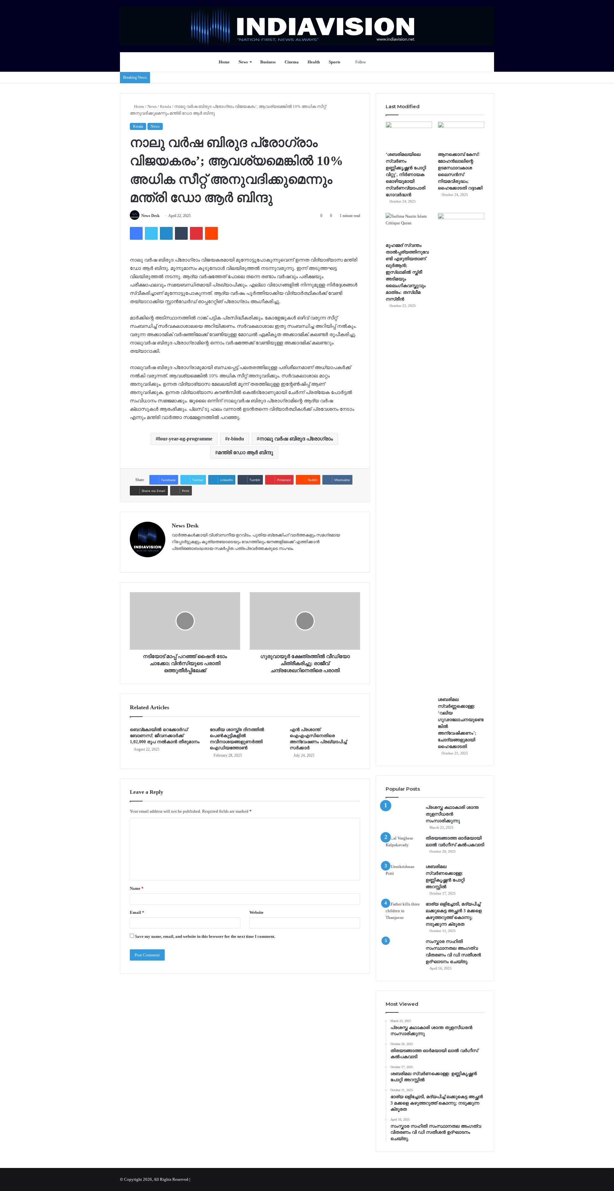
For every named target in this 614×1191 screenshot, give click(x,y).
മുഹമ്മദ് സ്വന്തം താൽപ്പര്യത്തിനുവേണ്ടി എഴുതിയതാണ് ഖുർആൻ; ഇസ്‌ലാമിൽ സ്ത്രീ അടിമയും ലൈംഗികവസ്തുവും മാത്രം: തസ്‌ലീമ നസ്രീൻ (407, 272)
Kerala (165, 106)
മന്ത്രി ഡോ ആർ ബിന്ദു (245, 452)
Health (314, 62)
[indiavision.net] (307, 25)
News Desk (150, 215)
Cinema (292, 62)
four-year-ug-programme (185, 438)
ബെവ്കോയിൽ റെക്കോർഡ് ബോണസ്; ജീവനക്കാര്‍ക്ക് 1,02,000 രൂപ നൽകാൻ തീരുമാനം (165, 735)
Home (224, 62)
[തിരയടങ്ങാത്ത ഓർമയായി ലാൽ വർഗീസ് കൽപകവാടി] (403, 847)
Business (268, 62)
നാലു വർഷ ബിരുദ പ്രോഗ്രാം (296, 438)
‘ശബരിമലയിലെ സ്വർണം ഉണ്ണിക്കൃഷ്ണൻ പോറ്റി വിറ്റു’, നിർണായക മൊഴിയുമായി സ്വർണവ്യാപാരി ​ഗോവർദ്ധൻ (406, 174)
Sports (334, 62)
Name (137, 888)
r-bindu (236, 438)
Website (256, 912)
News (243, 62)
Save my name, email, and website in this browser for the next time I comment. (205, 936)
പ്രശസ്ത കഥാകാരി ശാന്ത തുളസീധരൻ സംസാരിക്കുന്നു (452, 814)
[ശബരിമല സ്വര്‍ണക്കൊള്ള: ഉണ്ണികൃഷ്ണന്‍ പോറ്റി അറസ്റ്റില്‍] (403, 875)
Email (137, 912)
